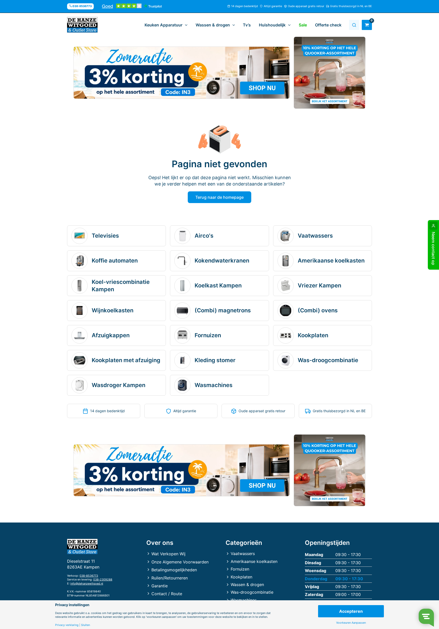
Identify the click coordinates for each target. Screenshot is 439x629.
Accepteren (351, 611)
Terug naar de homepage (219, 197)
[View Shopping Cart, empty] (367, 25)
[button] (184, 25)
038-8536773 (89, 575)
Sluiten (85, 625)
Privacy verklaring (67, 625)
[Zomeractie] (181, 73)
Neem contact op (433, 248)
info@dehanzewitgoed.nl (86, 583)
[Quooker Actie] (330, 73)
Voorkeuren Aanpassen (351, 622)
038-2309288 (102, 579)
